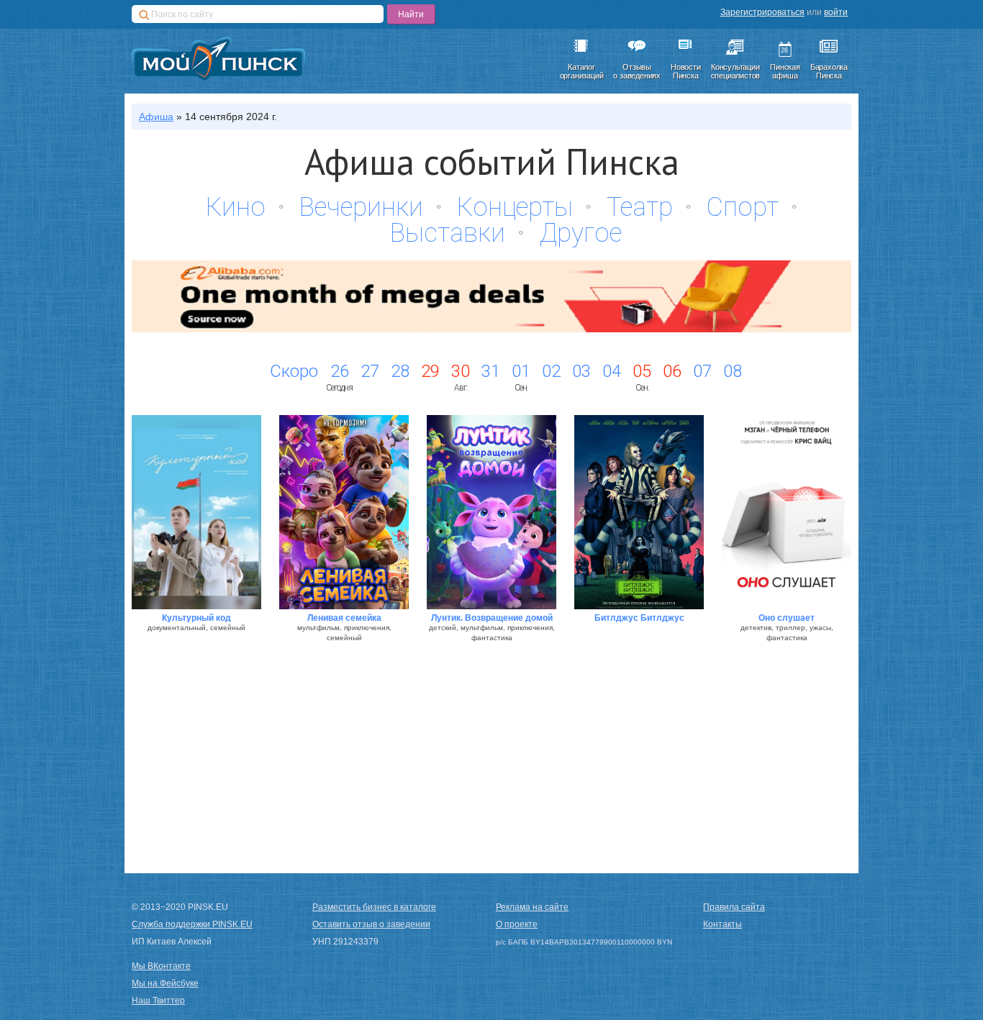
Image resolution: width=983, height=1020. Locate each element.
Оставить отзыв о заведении (371, 924)
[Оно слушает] (786, 512)
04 (611, 371)
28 (400, 371)
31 (490, 371)
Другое (580, 233)
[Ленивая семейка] (344, 512)
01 (521, 371)
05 (642, 371)
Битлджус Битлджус (639, 618)
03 (581, 371)
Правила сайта (734, 907)
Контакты (722, 924)
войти (836, 12)
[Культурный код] (196, 512)
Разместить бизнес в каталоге (374, 907)
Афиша (156, 116)
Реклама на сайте (532, 907)
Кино (236, 207)
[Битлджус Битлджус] (639, 512)
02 (551, 371)
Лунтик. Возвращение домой (492, 618)
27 (370, 371)
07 (702, 371)
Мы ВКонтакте (161, 966)
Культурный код (196, 618)
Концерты (515, 207)
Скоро (294, 371)
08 (732, 371)
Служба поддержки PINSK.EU (192, 924)
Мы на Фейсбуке (165, 983)
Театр (640, 207)
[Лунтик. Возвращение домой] (491, 512)
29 (430, 371)
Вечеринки (361, 207)
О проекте (517, 924)
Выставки (447, 233)
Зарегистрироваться (762, 12)
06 (672, 371)
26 (339, 371)
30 (460, 371)
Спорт (743, 207)
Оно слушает (786, 618)
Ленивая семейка (344, 618)
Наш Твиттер (158, 1001)
